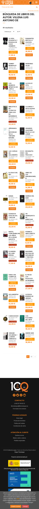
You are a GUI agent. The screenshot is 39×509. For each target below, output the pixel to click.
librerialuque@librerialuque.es (19, 406)
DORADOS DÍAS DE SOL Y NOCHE (13, 216)
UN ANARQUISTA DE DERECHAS (30, 216)
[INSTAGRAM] (21, 395)
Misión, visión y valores (19, 438)
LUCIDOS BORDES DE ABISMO (29, 296)
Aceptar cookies (15, 506)
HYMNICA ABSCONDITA (30, 233)
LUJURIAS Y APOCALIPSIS (30, 108)
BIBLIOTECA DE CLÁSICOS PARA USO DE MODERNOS (13, 111)
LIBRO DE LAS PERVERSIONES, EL (30, 175)
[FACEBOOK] (14, 395)
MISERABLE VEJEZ (29, 65)
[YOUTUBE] (24, 395)
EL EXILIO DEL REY (13, 174)
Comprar (12, 58)
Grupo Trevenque (19, 452)
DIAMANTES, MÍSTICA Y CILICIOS (29, 40)
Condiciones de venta (19, 426)
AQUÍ (18, 498)
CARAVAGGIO (14, 316)
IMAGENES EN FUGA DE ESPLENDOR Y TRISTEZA (29, 254)
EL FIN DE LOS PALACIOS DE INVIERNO (29, 277)
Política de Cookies (19, 423)
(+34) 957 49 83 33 (19, 403)
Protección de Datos (19, 420)
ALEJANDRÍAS (13, 294)
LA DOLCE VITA (28, 84)
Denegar (25, 506)
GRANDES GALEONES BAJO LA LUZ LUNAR (29, 131)
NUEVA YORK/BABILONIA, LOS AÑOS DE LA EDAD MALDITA (15, 235)
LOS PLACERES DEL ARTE (28, 318)
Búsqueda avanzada (33, 10)
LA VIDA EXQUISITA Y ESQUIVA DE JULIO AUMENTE (13, 42)
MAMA (11, 196)
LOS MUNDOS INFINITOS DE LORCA (13, 86)
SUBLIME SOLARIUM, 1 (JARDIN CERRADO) (13, 336)
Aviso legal (19, 418)
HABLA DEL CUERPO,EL (12, 276)
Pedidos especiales (19, 440)
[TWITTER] (17, 395)
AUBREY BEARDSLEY (13, 65)
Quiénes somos (19, 435)
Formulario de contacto (19, 408)
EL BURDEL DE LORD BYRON (12, 253)
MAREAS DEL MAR (29, 197)
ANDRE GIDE (29, 333)
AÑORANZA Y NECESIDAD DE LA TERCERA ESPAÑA (13, 133)
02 (31, 356)
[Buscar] (37, 7)
